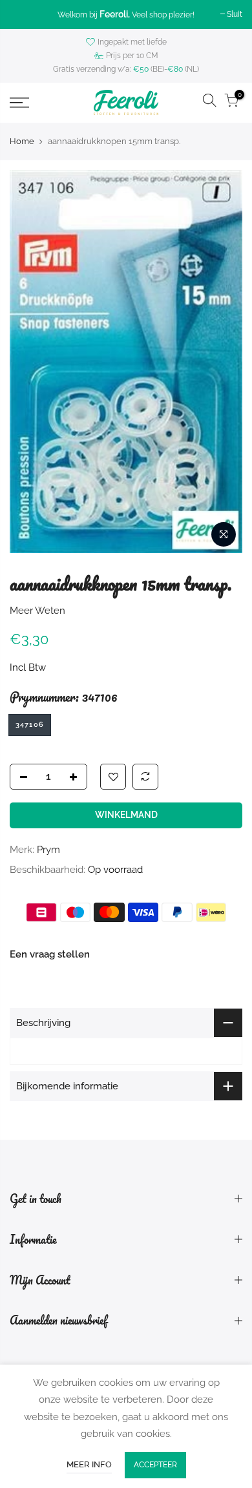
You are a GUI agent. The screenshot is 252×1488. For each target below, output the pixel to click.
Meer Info (89, 1464)
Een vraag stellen (50, 954)
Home (22, 141)
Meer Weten (37, 610)
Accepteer (155, 1464)
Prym (48, 849)
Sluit (234, 14)
